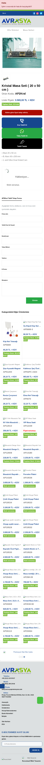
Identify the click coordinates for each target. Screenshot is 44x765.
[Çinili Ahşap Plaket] (12, 495)
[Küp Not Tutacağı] (12, 330)
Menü (4, 13)
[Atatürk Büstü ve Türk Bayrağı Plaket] (32, 545)
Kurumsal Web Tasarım (31, 761)
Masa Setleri (28, 30)
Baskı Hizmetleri (7, 713)
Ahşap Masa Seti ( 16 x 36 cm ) (15, 574)
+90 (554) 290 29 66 (8, 683)
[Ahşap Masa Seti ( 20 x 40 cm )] (32, 624)
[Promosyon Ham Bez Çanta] (22, 652)
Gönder (35, 300)
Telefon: (4, 258)
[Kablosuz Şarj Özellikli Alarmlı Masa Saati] (32, 365)
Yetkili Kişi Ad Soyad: (8, 225)
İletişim (4, 716)
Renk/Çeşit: (5, 236)
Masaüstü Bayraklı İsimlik (13, 474)
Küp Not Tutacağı (10, 341)
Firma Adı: (5, 214)
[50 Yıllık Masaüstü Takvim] (12, 419)
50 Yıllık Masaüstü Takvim (13, 422)
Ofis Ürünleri (13, 30)
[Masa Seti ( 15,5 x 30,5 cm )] (12, 597)
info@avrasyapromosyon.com (12, 689)
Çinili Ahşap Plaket (11, 499)
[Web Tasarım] (31, 758)
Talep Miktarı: (6, 247)
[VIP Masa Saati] (32, 419)
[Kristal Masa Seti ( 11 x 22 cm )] (32, 597)
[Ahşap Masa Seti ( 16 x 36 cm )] (12, 570)
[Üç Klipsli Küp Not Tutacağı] (32, 322)
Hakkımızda (6, 705)
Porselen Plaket (29, 474)
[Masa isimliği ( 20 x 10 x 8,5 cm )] (32, 570)
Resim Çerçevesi (10, 395)
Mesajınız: (5, 280)
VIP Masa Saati (29, 422)
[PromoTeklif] (10, 759)
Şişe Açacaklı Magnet (12, 368)
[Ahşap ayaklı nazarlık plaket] (12, 520)
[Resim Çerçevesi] (12, 392)
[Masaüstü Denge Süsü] (12, 446)
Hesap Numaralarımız (9, 710)
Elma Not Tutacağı (30, 395)
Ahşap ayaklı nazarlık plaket (14, 524)
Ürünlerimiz (6, 708)
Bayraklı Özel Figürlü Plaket (14, 549)
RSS (3, 724)
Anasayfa (5, 702)
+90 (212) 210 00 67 (8, 678)
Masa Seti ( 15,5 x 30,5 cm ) (14, 601)
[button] (39, 22)
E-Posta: (4, 269)
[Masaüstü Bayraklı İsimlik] (32, 446)
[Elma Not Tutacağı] (32, 392)
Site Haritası (6, 721)
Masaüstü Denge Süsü (12, 449)
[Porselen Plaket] (32, 470)
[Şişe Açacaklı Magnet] (12, 365)
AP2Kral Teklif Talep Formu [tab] (12, 198)
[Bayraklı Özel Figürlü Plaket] (12, 545)
